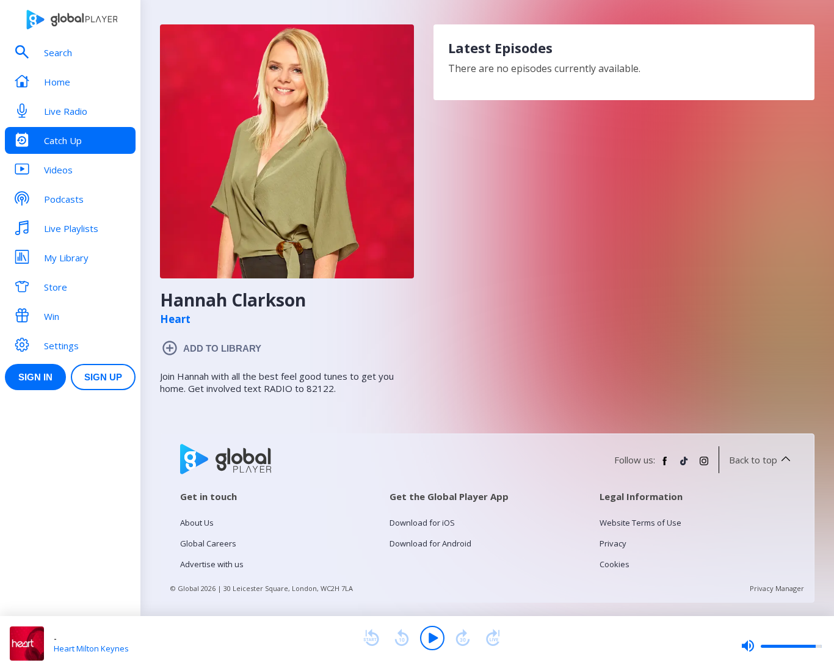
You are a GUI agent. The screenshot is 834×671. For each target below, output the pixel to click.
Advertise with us (212, 564)
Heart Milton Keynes (91, 648)
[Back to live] (493, 638)
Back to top (753, 460)
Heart (175, 319)
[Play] (432, 638)
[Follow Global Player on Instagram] (704, 465)
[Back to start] (371, 638)
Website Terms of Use (640, 522)
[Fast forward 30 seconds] (463, 638)
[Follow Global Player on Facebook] (664, 465)
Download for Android (430, 543)
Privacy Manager (777, 588)
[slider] (781, 646)
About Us (197, 522)
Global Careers (208, 543)
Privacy (613, 543)
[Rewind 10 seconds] (402, 638)
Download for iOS (422, 522)
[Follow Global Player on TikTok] (684, 465)
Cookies (614, 564)
